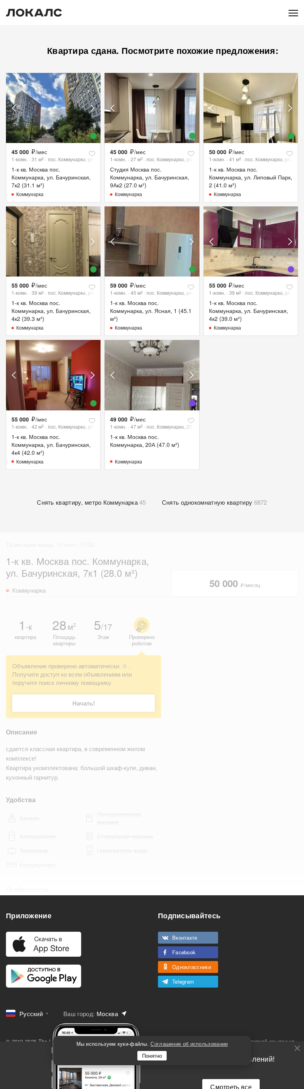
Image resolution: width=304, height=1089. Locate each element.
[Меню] (293, 12)
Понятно (152, 1055)
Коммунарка (30, 194)
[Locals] (34, 13)
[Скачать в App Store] (43, 944)
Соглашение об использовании (189, 1043)
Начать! (83, 703)
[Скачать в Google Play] (43, 976)
